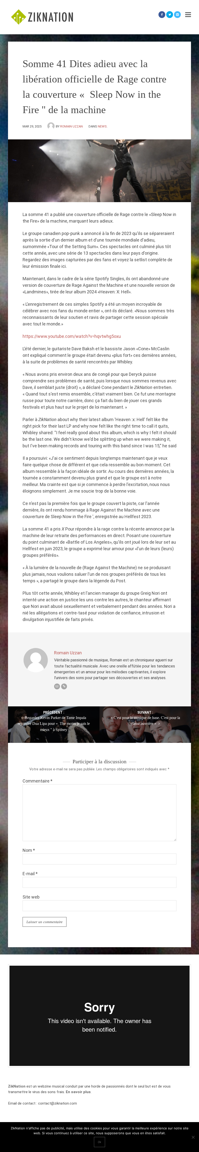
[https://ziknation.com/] (64, 686)
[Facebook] (161, 14)
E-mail (30, 873)
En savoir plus (78, 1092)
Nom (29, 850)
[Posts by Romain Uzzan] (51, 126)
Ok (99, 1142)
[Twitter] (169, 14)
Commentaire (37, 780)
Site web (31, 897)
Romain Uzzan (71, 126)
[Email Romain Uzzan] (57, 686)
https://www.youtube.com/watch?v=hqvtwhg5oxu (72, 336)
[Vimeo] (177, 14)
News (102, 126)
